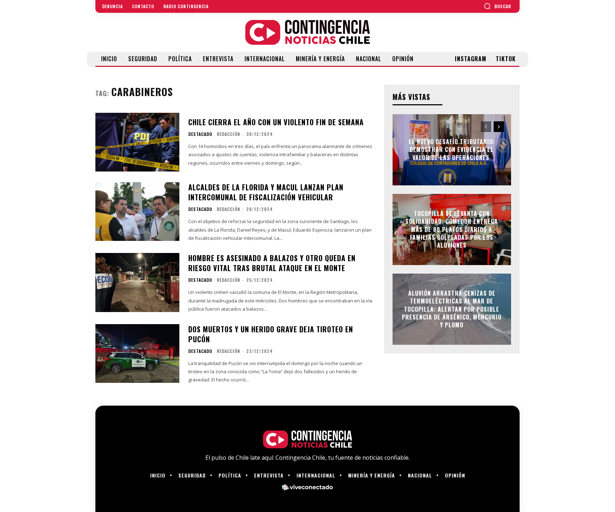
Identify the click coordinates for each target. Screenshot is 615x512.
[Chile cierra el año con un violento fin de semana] (137, 142)
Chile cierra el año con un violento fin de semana (276, 122)
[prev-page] (486, 126)
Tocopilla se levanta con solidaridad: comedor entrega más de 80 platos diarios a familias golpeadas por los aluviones (451, 229)
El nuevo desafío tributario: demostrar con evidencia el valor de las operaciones (452, 149)
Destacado (200, 134)
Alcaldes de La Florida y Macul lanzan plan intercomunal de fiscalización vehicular (265, 192)
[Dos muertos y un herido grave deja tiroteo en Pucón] (137, 353)
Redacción (228, 134)
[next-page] (499, 126)
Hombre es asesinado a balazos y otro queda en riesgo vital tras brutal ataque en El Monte (272, 263)
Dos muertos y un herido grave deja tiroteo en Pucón (270, 334)
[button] (497, 6)
